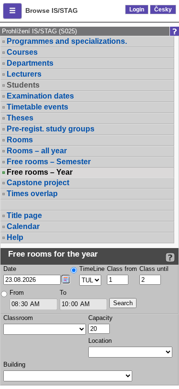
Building (14, 364)
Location (100, 340)
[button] (12, 11)
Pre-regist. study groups (51, 129)
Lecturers (24, 74)
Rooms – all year (37, 151)
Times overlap (32, 194)
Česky (163, 9)
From (17, 292)
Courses (22, 52)
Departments (30, 63)
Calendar (23, 226)
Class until (153, 268)
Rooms (20, 140)
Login (136, 9)
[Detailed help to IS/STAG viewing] (170, 257)
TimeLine (92, 268)
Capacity (100, 317)
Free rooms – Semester (49, 162)
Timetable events (37, 107)
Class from (122, 268)
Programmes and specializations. (67, 41)
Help (15, 237)
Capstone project (38, 183)
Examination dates (40, 96)
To (63, 292)
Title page (24, 215)
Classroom (18, 317)
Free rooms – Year (40, 172)
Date (9, 268)
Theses (20, 118)
